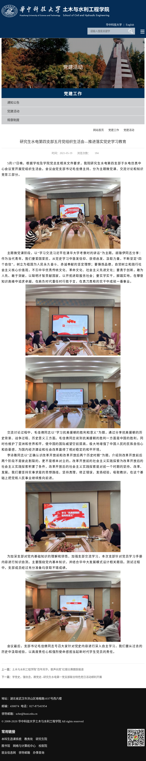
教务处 (28, 739)
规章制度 (13, 120)
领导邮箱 (24, 752)
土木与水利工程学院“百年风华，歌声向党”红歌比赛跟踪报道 (48, 669)
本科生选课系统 (11, 739)
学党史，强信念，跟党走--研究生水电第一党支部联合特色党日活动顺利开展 (57, 677)
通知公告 (13, 102)
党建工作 (113, 130)
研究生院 (41, 739)
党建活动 (13, 111)
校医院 (43, 745)
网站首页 (98, 130)
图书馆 (6, 745)
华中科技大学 (114, 24)
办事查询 (38, 752)
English (130, 24)
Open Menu (143, 32)
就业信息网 (9, 752)
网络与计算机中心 (24, 745)
